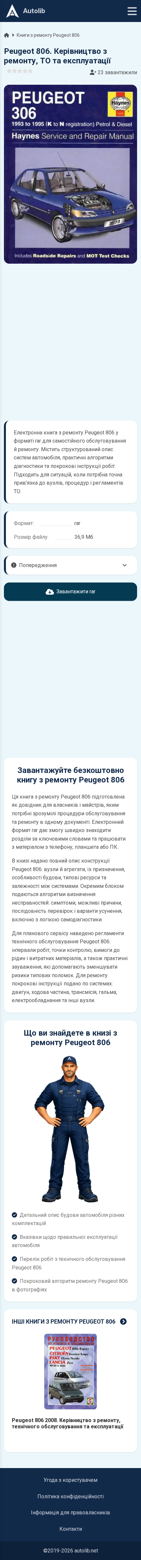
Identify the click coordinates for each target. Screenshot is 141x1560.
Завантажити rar (75, 591)
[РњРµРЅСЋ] (132, 11)
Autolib (34, 11)
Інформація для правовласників (70, 1512)
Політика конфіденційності (70, 1496)
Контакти (70, 1529)
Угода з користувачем (70, 1480)
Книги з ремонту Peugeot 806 (48, 35)
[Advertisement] (70, 342)
